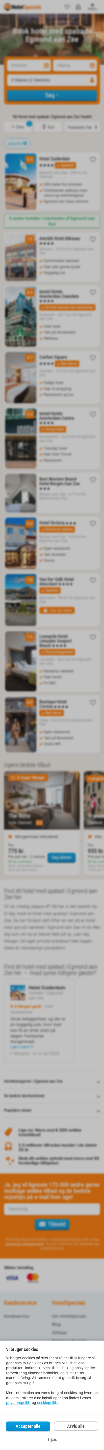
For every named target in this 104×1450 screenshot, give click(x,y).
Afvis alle (76, 1426)
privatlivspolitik (18, 1402)
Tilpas (52, 1439)
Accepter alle (28, 1426)
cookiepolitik (47, 1402)
